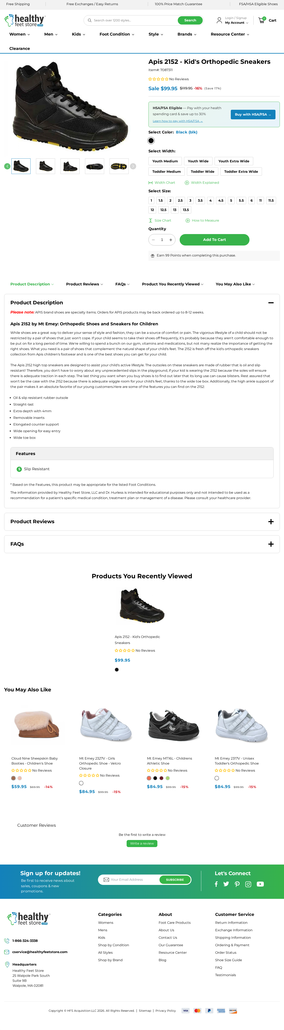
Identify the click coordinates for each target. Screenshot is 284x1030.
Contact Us (168, 938)
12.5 (164, 210)
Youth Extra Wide (234, 161)
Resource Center (173, 953)
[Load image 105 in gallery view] (94, 166)
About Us (166, 930)
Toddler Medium (166, 172)
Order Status (225, 953)
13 (174, 210)
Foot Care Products (175, 923)
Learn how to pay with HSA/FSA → (178, 121)
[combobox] (144, 20)
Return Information (231, 923)
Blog (162, 960)
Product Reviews (82, 284)
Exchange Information (234, 930)
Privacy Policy (166, 1011)
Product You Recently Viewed (171, 284)
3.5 (200, 200)
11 (260, 200)
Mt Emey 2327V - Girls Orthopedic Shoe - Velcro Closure (100, 763)
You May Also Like (233, 284)
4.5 (220, 200)
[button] (19, 34)
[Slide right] (133, 166)
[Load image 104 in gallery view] (70, 166)
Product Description (30, 284)
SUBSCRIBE (175, 880)
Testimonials (225, 975)
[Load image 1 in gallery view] (21, 166)
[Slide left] (7, 166)
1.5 (161, 200)
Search (190, 20)
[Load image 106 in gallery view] (119, 166)
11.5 (271, 200)
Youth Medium (165, 161)
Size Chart (163, 220)
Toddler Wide (202, 172)
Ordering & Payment (232, 945)
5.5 (241, 200)
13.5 (186, 210)
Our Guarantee (171, 945)
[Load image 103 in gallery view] (45, 166)
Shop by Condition (113, 945)
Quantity (157, 229)
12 (152, 210)
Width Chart (165, 183)
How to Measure (205, 220)
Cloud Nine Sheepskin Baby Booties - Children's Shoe (34, 760)
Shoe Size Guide (228, 960)
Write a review (142, 843)
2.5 (180, 200)
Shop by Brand (110, 960)
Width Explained (205, 183)
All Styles (105, 953)
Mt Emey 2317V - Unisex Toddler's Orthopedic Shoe (237, 760)
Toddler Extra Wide (241, 172)
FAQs (120, 284)
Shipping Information (233, 938)
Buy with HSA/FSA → (253, 114)
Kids (101, 938)
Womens (105, 923)
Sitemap (145, 1011)
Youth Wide (198, 161)
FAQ (218, 968)
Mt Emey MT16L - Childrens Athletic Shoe (169, 760)
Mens (102, 930)
